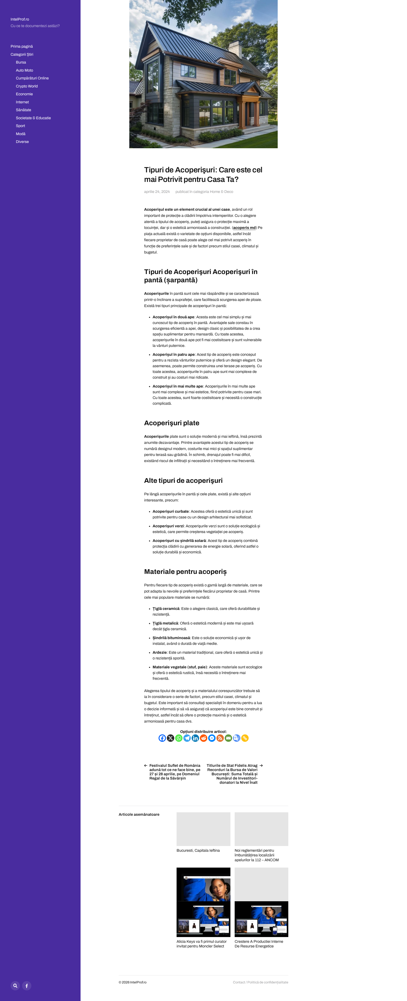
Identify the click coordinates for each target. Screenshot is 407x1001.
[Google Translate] (236, 738)
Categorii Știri (22, 54)
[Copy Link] (245, 738)
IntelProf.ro (20, 19)
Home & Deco (221, 192)
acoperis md (244, 228)
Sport (20, 126)
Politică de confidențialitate (267, 982)
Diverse (22, 142)
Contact (239, 982)
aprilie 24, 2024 (157, 192)
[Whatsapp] (179, 738)
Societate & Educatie (33, 118)
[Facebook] (26, 985)
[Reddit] (203, 738)
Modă (20, 134)
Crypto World (27, 86)
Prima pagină (22, 46)
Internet (22, 102)
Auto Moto (24, 70)
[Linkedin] (195, 738)
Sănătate (23, 110)
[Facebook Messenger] (212, 738)
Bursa (21, 62)
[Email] (228, 738)
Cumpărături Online (32, 78)
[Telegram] (187, 738)
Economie (24, 94)
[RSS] (220, 738)
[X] (170, 738)
